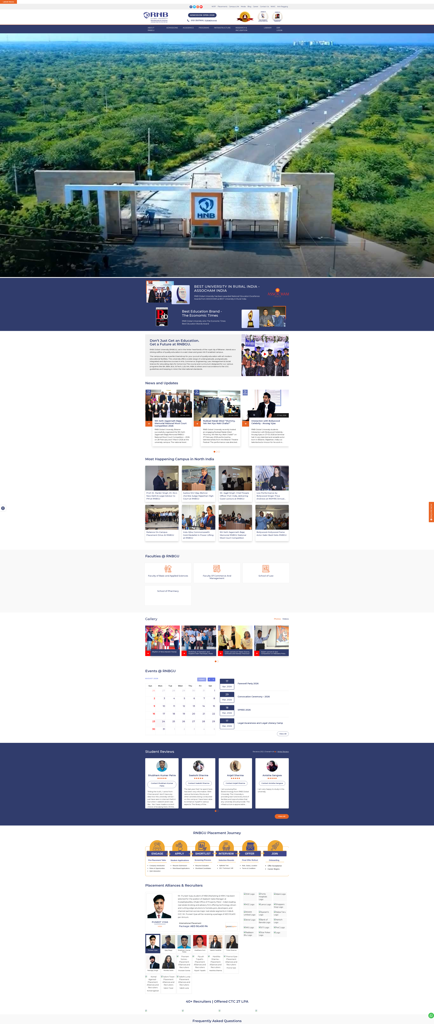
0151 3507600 (197, 20)
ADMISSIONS (172, 28)
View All (282, 734)
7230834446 (210, 21)
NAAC (273, 7)
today (202, 679)
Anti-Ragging (282, 7)
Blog (249, 7)
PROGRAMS (204, 28)
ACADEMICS (188, 28)
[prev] (210, 679)
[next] (213, 679)
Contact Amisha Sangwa (235, 783)
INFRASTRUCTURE (222, 28)
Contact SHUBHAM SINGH (272, 783)
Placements (222, 7)
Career (255, 7)
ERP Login (279, 29)
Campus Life (234, 7)
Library (268, 28)
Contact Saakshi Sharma (162, 783)
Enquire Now (431, 511)
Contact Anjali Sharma (198, 783)
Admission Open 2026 (202, 15)
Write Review (283, 752)
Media (243, 7)
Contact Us (264, 7)
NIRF (214, 7)
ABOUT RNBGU (151, 29)
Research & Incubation (241, 29)
